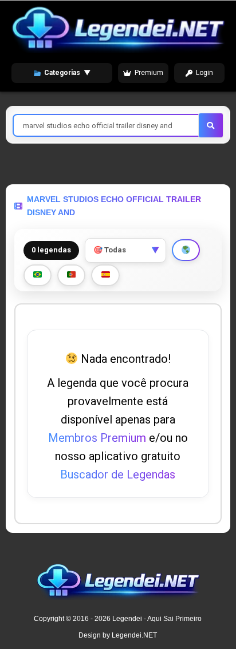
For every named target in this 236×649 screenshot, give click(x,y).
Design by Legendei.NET (117, 635)
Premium (149, 73)
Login (204, 73)
